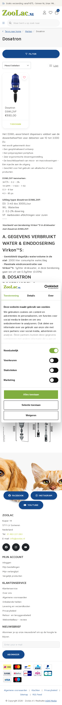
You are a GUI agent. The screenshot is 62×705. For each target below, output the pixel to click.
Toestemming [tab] (11, 295)
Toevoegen (15, 124)
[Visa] (7, 679)
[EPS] (38, 673)
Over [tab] (51, 295)
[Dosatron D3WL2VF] (15, 88)
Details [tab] (31, 295)
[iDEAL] (7, 667)
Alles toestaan (31, 394)
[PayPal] (48, 667)
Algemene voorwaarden (15, 690)
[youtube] (25, 547)
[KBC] (38, 667)
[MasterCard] (17, 667)
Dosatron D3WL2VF (11, 109)
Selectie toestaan (31, 405)
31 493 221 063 (14, 534)
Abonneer (13, 654)
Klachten (36, 690)
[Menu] (3, 23)
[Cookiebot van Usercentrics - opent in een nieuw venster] (44, 287)
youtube (33, 505)
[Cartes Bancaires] (48, 673)
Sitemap (24, 694)
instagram (45, 495)
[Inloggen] (44, 12)
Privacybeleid (50, 690)
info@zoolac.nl (17, 538)
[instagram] (16, 547)
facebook (18, 495)
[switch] (53, 360)
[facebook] (6, 547)
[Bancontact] (28, 667)
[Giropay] (28, 673)
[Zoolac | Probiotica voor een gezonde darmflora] (18, 12)
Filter (33, 53)
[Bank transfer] (7, 673)
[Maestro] (17, 679)
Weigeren (31, 415)
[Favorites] (51, 12)
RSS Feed (37, 694)
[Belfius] (17, 673)
